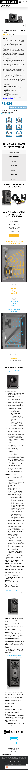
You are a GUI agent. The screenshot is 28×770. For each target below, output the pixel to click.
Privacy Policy (6, 761)
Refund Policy (16, 763)
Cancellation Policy (9, 763)
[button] (26, 2)
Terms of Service (13, 761)
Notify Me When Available (18, 107)
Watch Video (14, 235)
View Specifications (6, 113)
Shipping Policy (21, 761)
